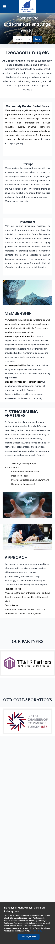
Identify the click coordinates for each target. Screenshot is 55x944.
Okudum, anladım (28, 937)
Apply (37, 39)
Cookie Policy (36, 931)
